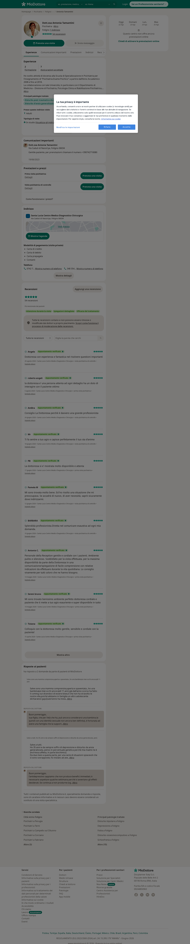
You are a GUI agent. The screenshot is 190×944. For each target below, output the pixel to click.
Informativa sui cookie (111, 119)
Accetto (126, 127)
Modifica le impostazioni (68, 127)
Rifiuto (107, 127)
